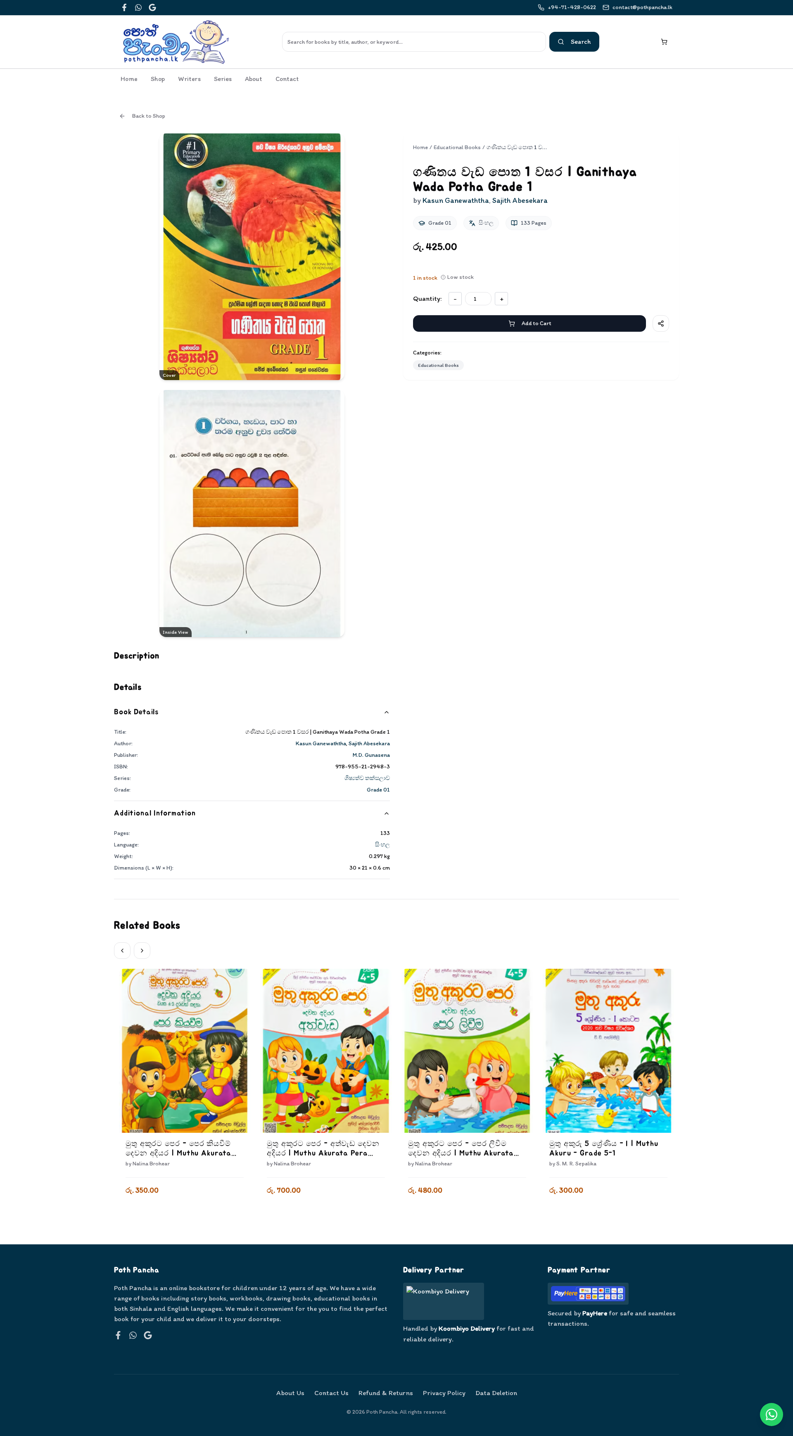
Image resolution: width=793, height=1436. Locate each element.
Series (223, 79)
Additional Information (154, 813)
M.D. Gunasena (371, 754)
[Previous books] (122, 950)
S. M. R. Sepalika (576, 1163)
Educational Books (457, 147)
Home (129, 79)
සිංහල (382, 844)
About (253, 79)
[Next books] (142, 950)
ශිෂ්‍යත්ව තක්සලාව (367, 778)
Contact (287, 79)
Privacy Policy (444, 1392)
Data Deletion (496, 1392)
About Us (290, 1392)
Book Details (136, 712)
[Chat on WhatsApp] (771, 1414)
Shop (158, 79)
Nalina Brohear (151, 1163)
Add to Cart (536, 323)
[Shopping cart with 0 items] (664, 41)
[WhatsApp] (138, 7)
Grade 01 (378, 789)
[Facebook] (124, 7)
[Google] (152, 7)
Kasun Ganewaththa (321, 743)
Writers (189, 79)
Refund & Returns (386, 1392)
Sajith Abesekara (369, 743)
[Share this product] (661, 323)
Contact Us (331, 1392)
